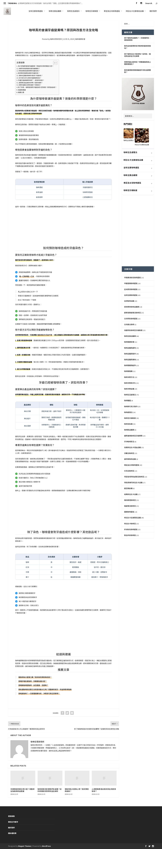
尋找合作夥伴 (13, 822)
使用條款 (11, 816)
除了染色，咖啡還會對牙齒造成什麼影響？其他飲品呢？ (37, 87)
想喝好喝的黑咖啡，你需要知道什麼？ (32, 681)
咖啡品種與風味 (130, 359)
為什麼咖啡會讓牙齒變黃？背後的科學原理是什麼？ (35, 66)
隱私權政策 (12, 833)
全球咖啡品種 (129, 301)
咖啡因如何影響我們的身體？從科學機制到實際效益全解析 (50, 790)
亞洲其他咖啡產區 (130, 289)
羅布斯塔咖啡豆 (130, 500)
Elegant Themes (24, 846)
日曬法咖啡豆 (129, 453)
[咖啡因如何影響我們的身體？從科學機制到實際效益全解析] (50, 778)
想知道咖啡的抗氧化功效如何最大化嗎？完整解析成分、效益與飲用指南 (45, 689)
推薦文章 (21, 92)
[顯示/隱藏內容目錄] (54, 63)
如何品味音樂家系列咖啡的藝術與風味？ (137, 47)
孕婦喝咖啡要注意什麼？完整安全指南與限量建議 (22, 790)
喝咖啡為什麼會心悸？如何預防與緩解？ (77, 790)
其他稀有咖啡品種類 (131, 307)
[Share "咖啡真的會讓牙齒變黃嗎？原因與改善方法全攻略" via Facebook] (62, 713)
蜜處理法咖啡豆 (130, 506)
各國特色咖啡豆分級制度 (133, 330)
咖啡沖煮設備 (129, 389)
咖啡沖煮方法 (129, 377)
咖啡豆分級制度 (92, 11)
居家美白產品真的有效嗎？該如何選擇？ (30, 83)
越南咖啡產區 (129, 512)
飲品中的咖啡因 (130, 535)
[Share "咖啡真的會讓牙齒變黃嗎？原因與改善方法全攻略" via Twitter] (67, 713)
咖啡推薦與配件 (130, 365)
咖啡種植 (127, 400)
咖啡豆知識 (128, 424)
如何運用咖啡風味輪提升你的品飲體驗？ (137, 71)
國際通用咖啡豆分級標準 (133, 435)
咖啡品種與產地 (130, 348)
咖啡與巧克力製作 (130, 406)
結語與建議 (22, 90)
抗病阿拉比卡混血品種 (132, 447)
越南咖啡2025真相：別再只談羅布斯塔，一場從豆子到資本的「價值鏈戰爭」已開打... (49, 3)
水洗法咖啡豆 (129, 471)
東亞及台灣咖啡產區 (112, 11)
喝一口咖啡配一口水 (26, 276)
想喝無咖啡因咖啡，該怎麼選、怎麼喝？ (33, 685)
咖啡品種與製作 (130, 353)
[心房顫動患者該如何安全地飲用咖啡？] (104, 778)
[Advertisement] (63, 227)
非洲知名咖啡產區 (130, 529)
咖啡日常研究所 (56, 39)
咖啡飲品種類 (129, 430)
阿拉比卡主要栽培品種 (135, 11)
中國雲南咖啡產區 (130, 283)
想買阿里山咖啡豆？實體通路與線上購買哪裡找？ (137, 63)
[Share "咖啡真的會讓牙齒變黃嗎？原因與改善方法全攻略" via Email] (72, 713)
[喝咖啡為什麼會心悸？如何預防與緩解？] (77, 778)
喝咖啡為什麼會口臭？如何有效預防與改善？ (35, 677)
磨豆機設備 (128, 488)
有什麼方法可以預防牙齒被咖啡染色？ (30, 78)
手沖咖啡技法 (129, 441)
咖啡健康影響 (80, 39)
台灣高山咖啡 (129, 324)
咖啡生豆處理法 (73, 11)
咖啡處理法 (128, 412)
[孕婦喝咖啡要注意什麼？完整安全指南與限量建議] (22, 778)
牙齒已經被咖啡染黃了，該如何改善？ (31, 80)
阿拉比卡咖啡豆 (130, 523)
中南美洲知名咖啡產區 (132, 277)
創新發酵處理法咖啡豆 (132, 312)
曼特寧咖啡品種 (130, 459)
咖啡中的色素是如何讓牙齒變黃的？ (29, 68)
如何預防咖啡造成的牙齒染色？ (29, 73)
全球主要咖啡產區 (36, 11)
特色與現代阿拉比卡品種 (133, 482)
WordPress (46, 846)
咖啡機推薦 (128, 371)
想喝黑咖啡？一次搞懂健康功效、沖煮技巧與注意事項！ (39, 693)
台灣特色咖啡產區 (130, 318)
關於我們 (153, 11)
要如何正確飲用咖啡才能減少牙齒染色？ (30, 75)
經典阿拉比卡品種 (130, 494)
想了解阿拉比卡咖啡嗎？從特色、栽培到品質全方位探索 (137, 55)
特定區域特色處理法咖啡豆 (134, 476)
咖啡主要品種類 (55, 11)
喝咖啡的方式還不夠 (44, 335)
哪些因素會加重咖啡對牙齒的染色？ (29, 71)
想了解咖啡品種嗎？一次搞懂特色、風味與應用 (137, 39)
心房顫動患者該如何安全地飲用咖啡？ (104, 790)
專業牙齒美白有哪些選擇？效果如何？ (30, 85)
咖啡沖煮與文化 (130, 383)
